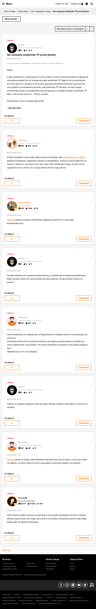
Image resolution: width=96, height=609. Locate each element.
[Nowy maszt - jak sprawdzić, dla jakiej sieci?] (92, 28)
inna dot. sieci (14, 108)
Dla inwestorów (51, 566)
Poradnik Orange (61, 597)
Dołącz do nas (62, 4)
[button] (91, 43)
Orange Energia (76, 597)
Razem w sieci (47, 594)
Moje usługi (23, 11)
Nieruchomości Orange (10, 603)
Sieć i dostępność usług (40, 11)
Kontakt (72, 566)
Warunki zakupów (42, 600)
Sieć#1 (16, 594)
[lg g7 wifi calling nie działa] (87, 28)
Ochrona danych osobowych (78, 600)
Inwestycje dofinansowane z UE (49, 603)
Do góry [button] (8, 550)
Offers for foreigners (28, 603)
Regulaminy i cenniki (9, 569)
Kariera (72, 569)
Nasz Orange (9, 11)
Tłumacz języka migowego (33, 597)
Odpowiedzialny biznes (31, 594)
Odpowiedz (84, 121)
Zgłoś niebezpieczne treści (11, 597)
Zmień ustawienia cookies (65, 594)
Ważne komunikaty (8, 600)
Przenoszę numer (8, 563)
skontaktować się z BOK (73, 157)
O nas (72, 563)
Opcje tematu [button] (10, 19)
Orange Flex (6, 594)
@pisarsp (11, 220)
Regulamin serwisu (25, 600)
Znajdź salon (30, 563)
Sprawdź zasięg (31, 566)
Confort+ (49, 597)
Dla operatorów (51, 563)
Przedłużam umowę (9, 566)
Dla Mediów (50, 569)
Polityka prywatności (58, 600)
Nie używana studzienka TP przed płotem (31, 54)
